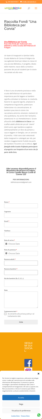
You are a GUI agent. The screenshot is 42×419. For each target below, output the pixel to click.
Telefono (7, 231)
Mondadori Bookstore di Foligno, (21, 171)
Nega (21, 404)
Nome (7, 202)
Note (6, 290)
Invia (21, 322)
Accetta (21, 397)
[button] (38, 373)
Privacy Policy (25, 416)
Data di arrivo (9, 240)
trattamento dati (14, 316)
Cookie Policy (15, 416)
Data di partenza (10, 250)
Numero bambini (10, 269)
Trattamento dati (10, 311)
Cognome (7, 212)
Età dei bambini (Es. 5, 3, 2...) (14, 278)
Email (6, 221)
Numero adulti (10, 259)
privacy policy (25, 314)
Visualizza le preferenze (21, 410)
